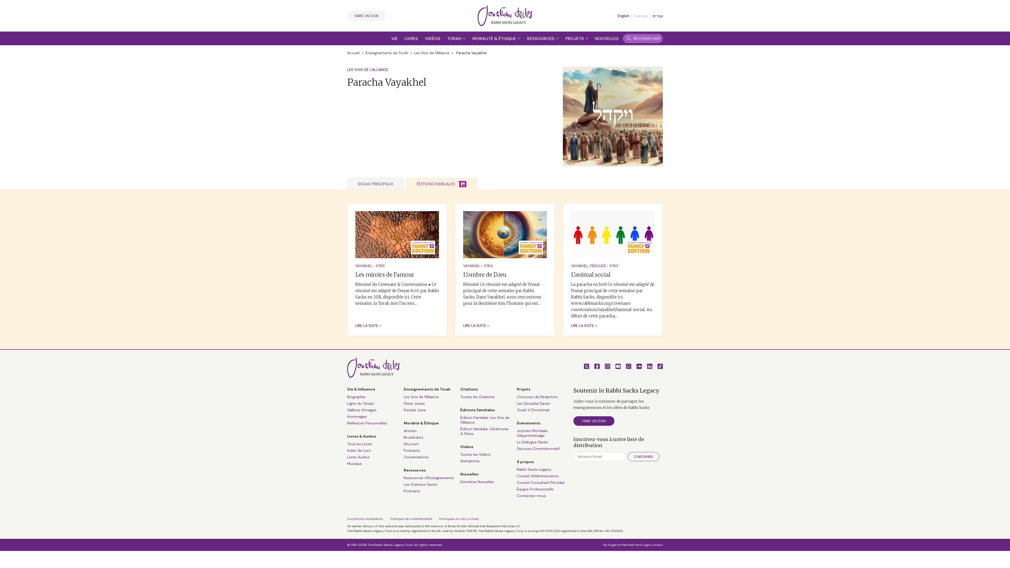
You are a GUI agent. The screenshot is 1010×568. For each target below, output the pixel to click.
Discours (411, 444)
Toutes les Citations (477, 396)
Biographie (356, 396)
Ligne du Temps (360, 403)
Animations (470, 461)
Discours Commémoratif (538, 448)
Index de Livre (359, 450)
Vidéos (432, 38)
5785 (380, 265)
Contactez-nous (531, 495)
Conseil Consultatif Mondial (540, 482)
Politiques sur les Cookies (459, 519)
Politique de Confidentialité (411, 519)
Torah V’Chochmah (533, 410)
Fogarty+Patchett (621, 545)
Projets (575, 38)
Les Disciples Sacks (533, 403)
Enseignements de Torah (387, 52)
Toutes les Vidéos (475, 454)
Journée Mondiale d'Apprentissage (532, 433)
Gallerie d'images (362, 410)
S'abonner (643, 456)
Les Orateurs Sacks (420, 484)
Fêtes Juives (414, 403)
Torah (454, 38)
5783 (613, 265)
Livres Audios (358, 457)
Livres (411, 38)
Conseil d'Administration (538, 476)
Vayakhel (363, 265)
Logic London (652, 545)
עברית (658, 16)
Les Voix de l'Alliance (431, 52)
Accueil (353, 52)
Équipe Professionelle (535, 489)
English (623, 15)
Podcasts (412, 450)
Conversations (416, 457)
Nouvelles (607, 38)
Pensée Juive (415, 410)
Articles (410, 430)
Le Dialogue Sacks (532, 442)
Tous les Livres (359, 444)
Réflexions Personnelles (367, 423)
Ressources (541, 38)
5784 (488, 265)
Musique (354, 463)
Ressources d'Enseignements (429, 477)
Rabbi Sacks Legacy (534, 469)
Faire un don (366, 15)
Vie (394, 38)
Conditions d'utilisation (365, 519)
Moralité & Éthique (494, 38)
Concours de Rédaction (537, 396)
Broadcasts (413, 437)
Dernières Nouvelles (477, 481)
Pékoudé (598, 265)
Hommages (357, 416)
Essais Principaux (375, 184)
